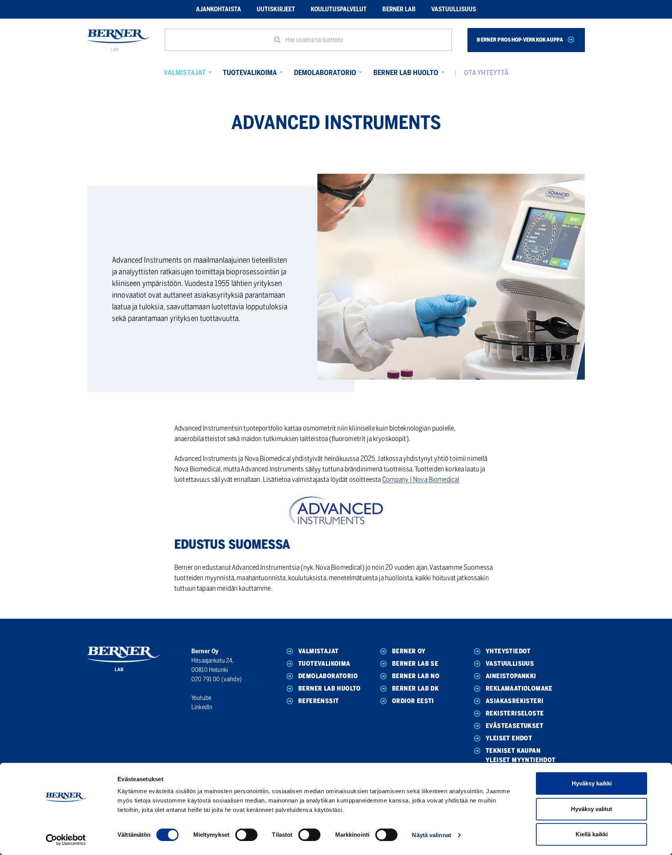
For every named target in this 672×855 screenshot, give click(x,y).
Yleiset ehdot (509, 738)
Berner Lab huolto (405, 72)
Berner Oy (409, 651)
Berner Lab (399, 9)
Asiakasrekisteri (514, 701)
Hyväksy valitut (591, 809)
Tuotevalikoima (250, 72)
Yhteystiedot (508, 651)
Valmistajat (185, 72)
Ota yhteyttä (486, 72)
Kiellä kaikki (592, 834)
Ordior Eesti (413, 701)
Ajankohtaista (218, 9)
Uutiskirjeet (276, 9)
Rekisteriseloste (515, 713)
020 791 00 (205, 679)
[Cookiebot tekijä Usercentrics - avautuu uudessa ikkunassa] (66, 840)
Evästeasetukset (514, 725)
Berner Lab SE (415, 663)
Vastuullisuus (453, 9)
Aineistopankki (511, 676)
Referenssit (318, 701)
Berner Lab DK (415, 688)
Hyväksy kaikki (592, 783)
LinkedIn (201, 707)
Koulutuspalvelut (339, 9)
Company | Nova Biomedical (421, 479)
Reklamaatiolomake (519, 688)
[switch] (246, 835)
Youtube (201, 697)
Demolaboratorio (325, 72)
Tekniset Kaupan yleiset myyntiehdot (521, 755)
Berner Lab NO (415, 676)
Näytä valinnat (431, 835)
